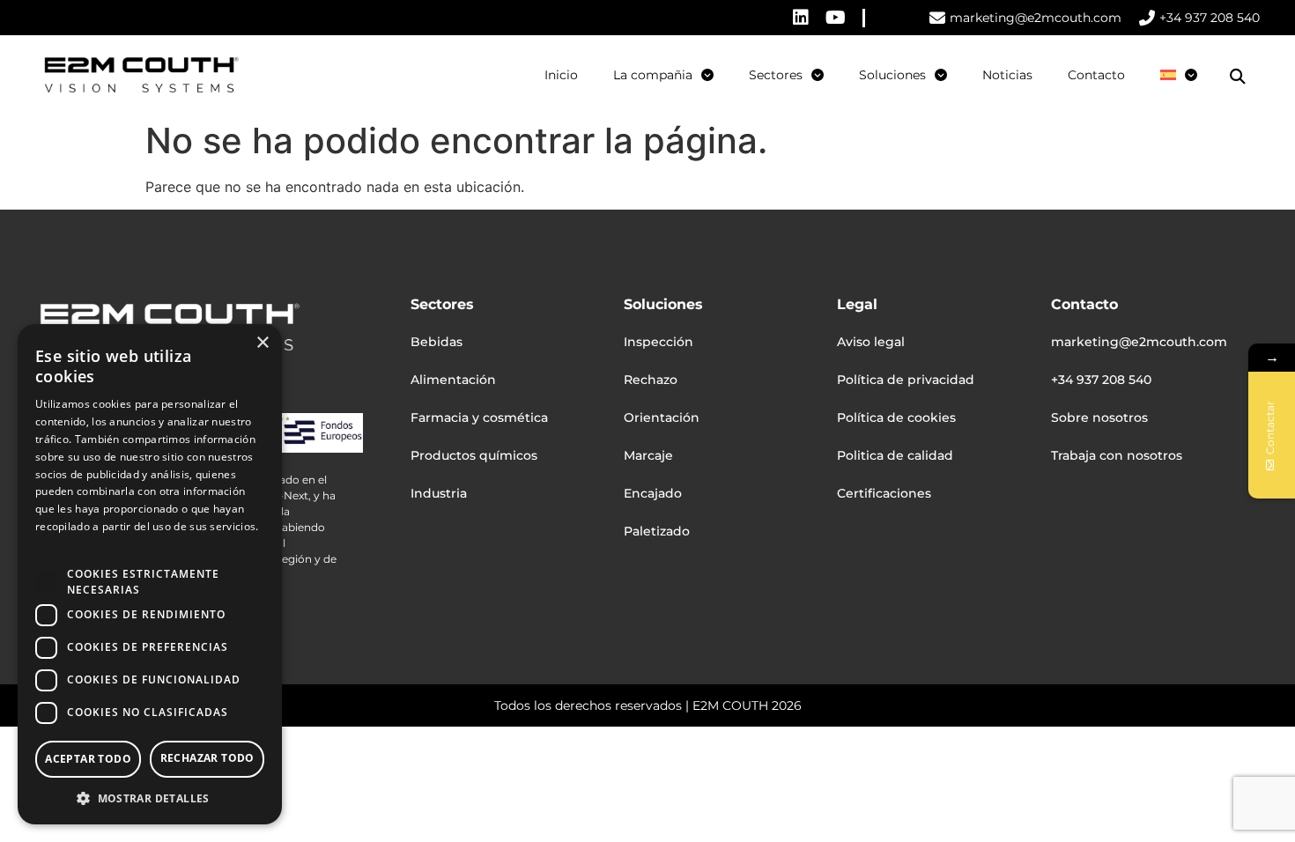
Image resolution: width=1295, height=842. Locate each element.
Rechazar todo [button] (207, 757)
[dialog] (150, 574)
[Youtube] (836, 17)
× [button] (262, 343)
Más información (78, 543)
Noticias (1007, 75)
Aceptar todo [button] (88, 758)
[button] (1238, 77)
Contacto (1096, 75)
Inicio (561, 75)
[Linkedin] (800, 17)
